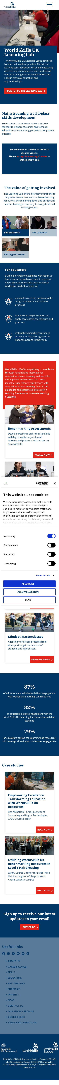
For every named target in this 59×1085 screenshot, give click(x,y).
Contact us (15, 1005)
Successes (14, 989)
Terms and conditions (22, 1022)
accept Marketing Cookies (32, 156)
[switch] (51, 545)
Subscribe (29, 927)
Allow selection (28, 591)
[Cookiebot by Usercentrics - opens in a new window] (36, 483)
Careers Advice (17, 966)
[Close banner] (55, 483)
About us (14, 961)
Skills (11, 972)
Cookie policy (16, 1017)
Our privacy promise (21, 1011)
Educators (15, 977)
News (11, 1000)
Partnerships (16, 983)
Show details (43, 575)
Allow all (28, 583)
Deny (28, 599)
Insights (13, 994)
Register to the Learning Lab (24, 90)
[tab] (15, 226)
